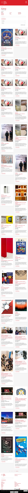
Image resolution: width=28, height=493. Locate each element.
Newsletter (16, 482)
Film (10, 13)
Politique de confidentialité (18, 483)
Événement (19, 12)
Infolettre (2, 485)
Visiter (2, 487)
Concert (11, 12)
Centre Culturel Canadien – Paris (4, 3)
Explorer (2, 484)
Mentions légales (16, 484)
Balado (2, 12)
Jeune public (19, 13)
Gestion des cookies (17, 485)
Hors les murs (2, 483)
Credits (15, 486)
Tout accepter (25, 490)
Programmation (3, 482)
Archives (2, 486)
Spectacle (2, 14)
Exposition (2, 13)
